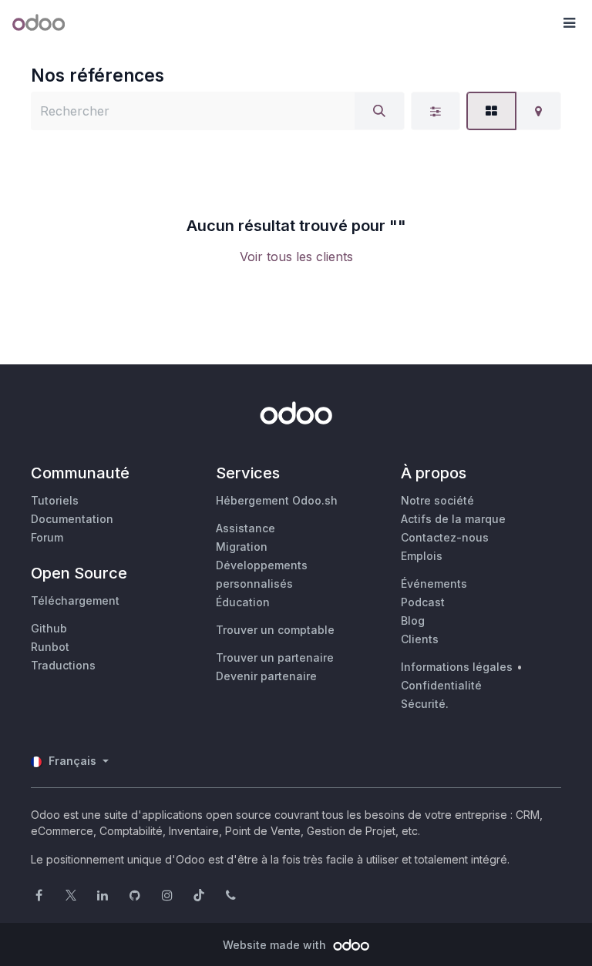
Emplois (421, 555)
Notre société (437, 500)
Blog (413, 620)
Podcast (423, 602)
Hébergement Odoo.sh (277, 500)
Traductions (63, 665)
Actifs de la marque (453, 518)
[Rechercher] (379, 111)
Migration (241, 546)
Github (49, 628)
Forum (47, 537)
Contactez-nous (445, 537)
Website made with (276, 944)
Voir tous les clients (296, 256)
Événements (434, 583)
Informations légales (457, 666)
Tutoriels (55, 500)
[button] (569, 23)
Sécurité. (425, 703)
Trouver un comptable (275, 629)
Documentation (72, 518)
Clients (420, 639)
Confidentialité (441, 685)
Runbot (50, 646)
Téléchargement (75, 600)
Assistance (245, 528)
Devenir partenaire (266, 676)
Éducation (243, 602)
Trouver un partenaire (275, 657)
